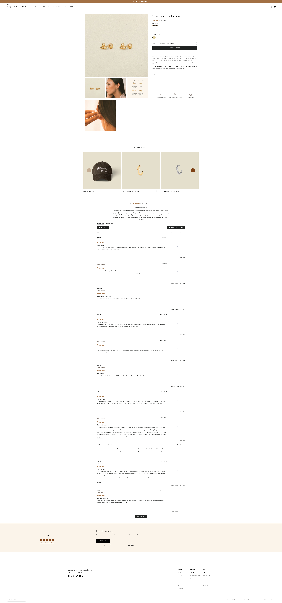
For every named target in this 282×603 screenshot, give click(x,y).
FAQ (204, 572)
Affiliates (180, 582)
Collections (56, 6)
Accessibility (247, 599)
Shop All (16, 6)
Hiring (179, 585)
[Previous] (89, 170)
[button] (141, 220)
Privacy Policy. (131, 545)
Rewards (64, 6)
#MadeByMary (206, 582)
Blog (179, 579)
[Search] (268, 6)
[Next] (193, 170)
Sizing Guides (206, 575)
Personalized (36, 6)
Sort (172, 233)
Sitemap (273, 599)
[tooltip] (146, 207)
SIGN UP (103, 541)
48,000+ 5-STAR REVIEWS (47, 543)
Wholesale (180, 588)
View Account (193, 572)
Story (71, 6)
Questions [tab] (109, 223)
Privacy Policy (255, 599)
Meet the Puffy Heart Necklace (141, 1)
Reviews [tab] (100, 223)
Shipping (192, 579)
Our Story (180, 572)
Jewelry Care (206, 579)
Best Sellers (25, 6)
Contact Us (206, 585)
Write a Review (178, 228)
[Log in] (271, 6)
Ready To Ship (46, 6)
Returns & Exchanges (195, 575)
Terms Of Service (264, 599)
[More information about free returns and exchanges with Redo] (196, 43)
